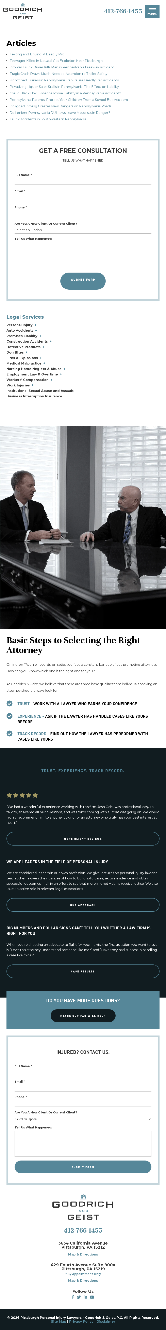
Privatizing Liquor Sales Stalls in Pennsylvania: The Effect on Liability (64, 87)
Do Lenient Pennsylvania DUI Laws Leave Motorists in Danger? (60, 113)
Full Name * (23, 175)
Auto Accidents (19, 330)
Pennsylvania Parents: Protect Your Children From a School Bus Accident (69, 100)
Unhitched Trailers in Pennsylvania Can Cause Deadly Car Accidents (64, 80)
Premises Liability (21, 336)
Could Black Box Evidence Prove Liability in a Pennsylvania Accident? (65, 93)
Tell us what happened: (33, 239)
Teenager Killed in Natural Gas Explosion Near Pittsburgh (56, 61)
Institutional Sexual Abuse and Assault (39, 391)
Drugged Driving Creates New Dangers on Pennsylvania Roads (60, 106)
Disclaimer (106, 1322)
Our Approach (83, 905)
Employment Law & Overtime (32, 374)
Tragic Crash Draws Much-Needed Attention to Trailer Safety (58, 74)
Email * (20, 191)
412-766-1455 (83, 1230)
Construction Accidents (27, 341)
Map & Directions (83, 1254)
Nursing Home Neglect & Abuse (34, 369)
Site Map (58, 1322)
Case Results (83, 971)
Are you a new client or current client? (46, 223)
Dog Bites (15, 352)
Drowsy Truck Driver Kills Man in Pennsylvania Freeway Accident (62, 67)
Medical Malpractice (24, 363)
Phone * (21, 207)
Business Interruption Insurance (34, 396)
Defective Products (23, 347)
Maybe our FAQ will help (83, 1015)
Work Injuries (18, 385)
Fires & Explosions (22, 358)
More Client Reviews (83, 838)
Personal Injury (19, 325)
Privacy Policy (81, 1322)
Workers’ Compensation (27, 380)
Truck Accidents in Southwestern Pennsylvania (48, 119)
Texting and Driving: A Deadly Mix (37, 54)
